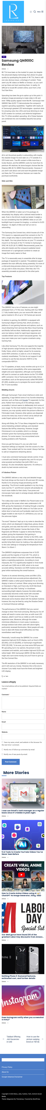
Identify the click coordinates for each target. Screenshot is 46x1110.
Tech (4, 56)
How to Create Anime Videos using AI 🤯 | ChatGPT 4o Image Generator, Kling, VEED (21, 894)
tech (6, 676)
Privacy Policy (7, 1067)
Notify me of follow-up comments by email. (19, 750)
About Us (5, 1072)
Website (4, 732)
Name (4, 712)
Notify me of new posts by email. (16, 754)
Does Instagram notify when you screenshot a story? (23, 1018)
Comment (6, 695)
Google (25, 400)
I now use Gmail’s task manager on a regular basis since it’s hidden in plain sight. (23, 811)
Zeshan (4, 69)
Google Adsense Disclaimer (12, 1077)
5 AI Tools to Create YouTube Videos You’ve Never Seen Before (22, 853)
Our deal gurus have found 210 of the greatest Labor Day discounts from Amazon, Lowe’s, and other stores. (23, 936)
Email (4, 722)
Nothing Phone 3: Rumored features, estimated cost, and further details (19, 977)
